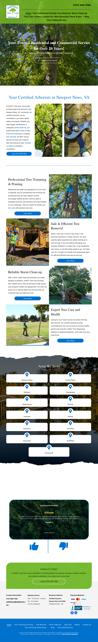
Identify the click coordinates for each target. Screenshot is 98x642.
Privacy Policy (74, 634)
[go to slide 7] (53, 532)
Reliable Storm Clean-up (25, 272)
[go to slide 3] (47, 532)
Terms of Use (65, 634)
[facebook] (72, 613)
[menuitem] (28, 13)
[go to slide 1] (44, 532)
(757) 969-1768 (82, 5)
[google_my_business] (75, 613)
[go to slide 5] (50, 532)
